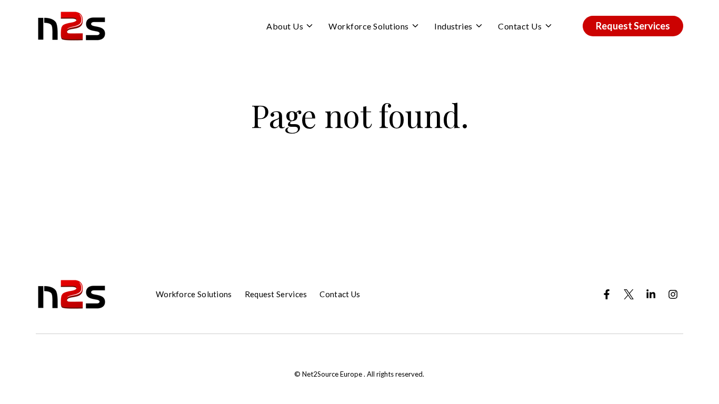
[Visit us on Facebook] (606, 294)
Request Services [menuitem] (276, 294)
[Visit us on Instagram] (672, 294)
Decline (549, 131)
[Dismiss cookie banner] (586, 39)
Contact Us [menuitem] (339, 294)
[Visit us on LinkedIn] (650, 294)
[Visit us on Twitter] (628, 294)
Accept (465, 131)
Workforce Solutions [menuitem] (194, 294)
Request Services (633, 26)
